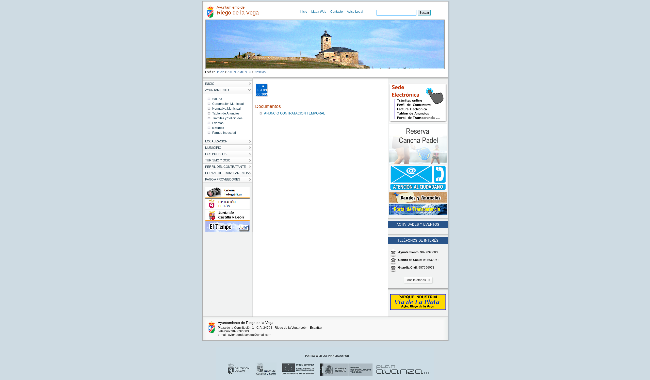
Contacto (336, 11)
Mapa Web (318, 11)
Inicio (303, 11)
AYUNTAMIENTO (239, 72)
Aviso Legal (355, 11)
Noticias (260, 72)
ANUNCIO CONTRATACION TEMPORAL (294, 113)
